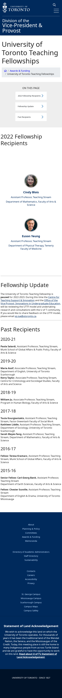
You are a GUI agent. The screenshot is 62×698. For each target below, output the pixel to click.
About (31, 524)
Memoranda (31, 541)
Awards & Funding (31, 536)
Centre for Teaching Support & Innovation (30, 299)
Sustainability (31, 560)
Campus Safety (31, 610)
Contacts (31, 571)
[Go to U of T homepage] (31, 7)
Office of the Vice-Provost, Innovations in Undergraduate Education (30, 302)
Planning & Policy (31, 528)
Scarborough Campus (31, 602)
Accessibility (31, 579)
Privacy (31, 583)
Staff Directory (31, 556)
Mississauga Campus (31, 598)
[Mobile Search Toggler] (55, 4)
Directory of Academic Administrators (31, 552)
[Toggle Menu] (56, 10)
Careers (31, 575)
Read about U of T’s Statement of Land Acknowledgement (37, 655)
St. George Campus (31, 594)
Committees (31, 532)
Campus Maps (31, 606)
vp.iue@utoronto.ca (25, 316)
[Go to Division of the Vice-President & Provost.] (5, 70)
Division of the (22, 25)
